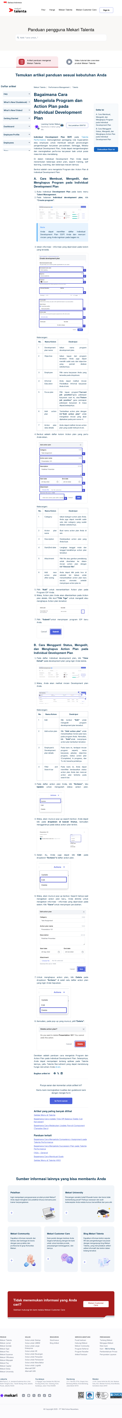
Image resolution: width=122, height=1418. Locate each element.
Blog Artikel (54, 1343)
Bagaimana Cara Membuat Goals (49, 1156)
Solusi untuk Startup (33, 1340)
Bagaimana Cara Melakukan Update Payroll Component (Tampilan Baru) (59, 1127)
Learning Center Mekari (50, 124)
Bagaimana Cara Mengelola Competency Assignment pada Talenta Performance (60, 1140)
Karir (101, 1349)
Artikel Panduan (81, 1354)
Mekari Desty (5, 1369)
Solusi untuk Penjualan (34, 1357)
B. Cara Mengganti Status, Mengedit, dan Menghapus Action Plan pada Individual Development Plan (105, 134)
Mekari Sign (4, 1349)
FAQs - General (41, 1153)
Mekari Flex (4, 1352)
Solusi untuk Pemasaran (34, 1360)
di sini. (58, 1067)
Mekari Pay (4, 1363)
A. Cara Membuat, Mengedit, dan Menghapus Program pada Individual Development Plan (104, 119)
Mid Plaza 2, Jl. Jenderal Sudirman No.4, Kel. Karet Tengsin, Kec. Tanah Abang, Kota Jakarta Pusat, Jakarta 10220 (16, 1384)
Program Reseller (82, 1352)
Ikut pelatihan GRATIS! (77, 125)
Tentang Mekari (106, 1340)
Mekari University (7, 1372)
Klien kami (104, 1346)
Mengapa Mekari (106, 1343)
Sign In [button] (106, 10)
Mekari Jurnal (5, 1343)
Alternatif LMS (30, 1371)
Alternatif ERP (30, 1368)
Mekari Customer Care (86, 10)
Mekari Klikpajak (6, 1360)
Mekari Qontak (6, 1346)
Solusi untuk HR (31, 1351)
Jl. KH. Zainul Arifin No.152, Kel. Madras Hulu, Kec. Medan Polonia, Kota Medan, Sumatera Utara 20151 (106, 1384)
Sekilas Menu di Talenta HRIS (47, 1160)
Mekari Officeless (7, 1357)
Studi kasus (54, 1340)
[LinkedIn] (62, 1073)
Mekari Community (82, 1346)
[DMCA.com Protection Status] (116, 1395)
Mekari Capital (5, 1366)
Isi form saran (61, 1101)
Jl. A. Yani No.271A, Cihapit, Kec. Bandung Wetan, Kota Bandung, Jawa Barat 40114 (77, 1384)
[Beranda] (18, 10)
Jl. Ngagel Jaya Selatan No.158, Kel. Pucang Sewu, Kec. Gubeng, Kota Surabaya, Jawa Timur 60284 (47, 1384)
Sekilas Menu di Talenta (44, 1115)
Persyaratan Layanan (108, 1354)
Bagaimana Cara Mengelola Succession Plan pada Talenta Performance (60, 1147)
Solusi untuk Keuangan (34, 1354)
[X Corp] (58, 1073)
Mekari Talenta (65, 10)
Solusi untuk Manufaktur (34, 1363)
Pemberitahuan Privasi (108, 1352)
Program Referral (81, 1349)
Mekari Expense (6, 1354)
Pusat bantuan (80, 1340)
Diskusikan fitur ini (106, 149)
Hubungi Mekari (81, 1343)
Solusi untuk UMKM (32, 1343)
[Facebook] (55, 1073)
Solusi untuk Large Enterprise (32, 1347)
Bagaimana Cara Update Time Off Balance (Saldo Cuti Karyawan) (58, 1120)
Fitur (43, 10)
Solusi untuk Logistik (33, 1365)
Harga (52, 10)
